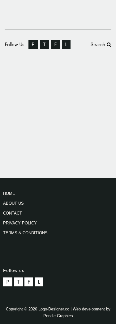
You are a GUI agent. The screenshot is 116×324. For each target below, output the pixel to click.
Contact (12, 213)
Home (9, 193)
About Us (13, 203)
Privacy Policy (20, 223)
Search (99, 44)
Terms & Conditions (25, 233)
